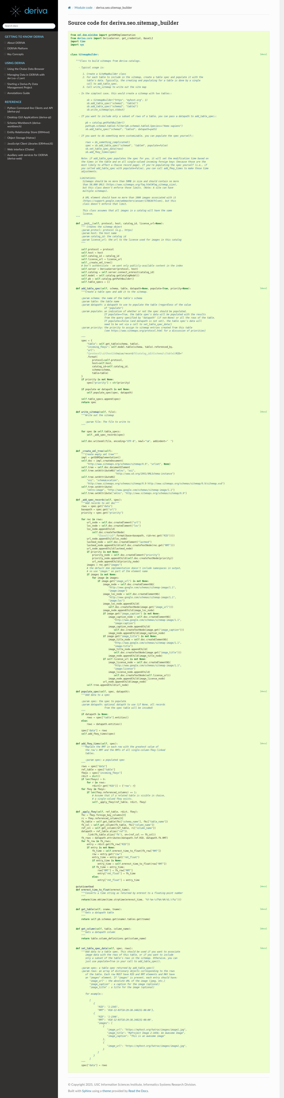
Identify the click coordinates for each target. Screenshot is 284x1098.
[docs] (263, 54)
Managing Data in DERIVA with (26, 76)
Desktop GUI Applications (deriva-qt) (29, 117)
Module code (83, 7)
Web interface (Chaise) (20, 149)
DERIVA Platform (17, 48)
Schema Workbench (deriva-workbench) (24, 125)
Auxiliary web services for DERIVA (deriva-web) (27, 157)
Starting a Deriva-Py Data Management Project (22, 86)
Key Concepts (15, 54)
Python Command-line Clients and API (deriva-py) (30, 110)
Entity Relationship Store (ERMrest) (28, 132)
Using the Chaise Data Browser (25, 69)
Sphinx (86, 1091)
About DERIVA (16, 42)
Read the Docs (138, 1091)
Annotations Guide (18, 93)
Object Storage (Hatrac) (21, 137)
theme (106, 1091)
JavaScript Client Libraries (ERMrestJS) (30, 143)
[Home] (69, 7)
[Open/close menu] (5, 43)
